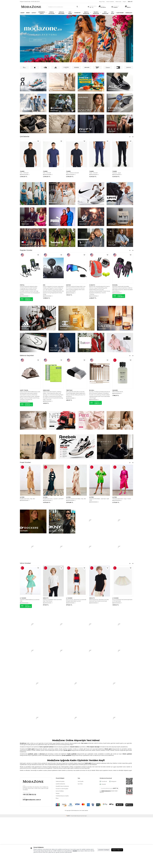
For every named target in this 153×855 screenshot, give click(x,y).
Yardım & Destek (110, 1)
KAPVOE (68, 285)
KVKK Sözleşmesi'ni (106, 754)
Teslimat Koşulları (60, 745)
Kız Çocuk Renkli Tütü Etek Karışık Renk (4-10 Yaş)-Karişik (122, 589)
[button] (129, 136)
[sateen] (91, 342)
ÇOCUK (34, 12)
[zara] (120, 633)
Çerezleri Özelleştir (103, 850)
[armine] (120, 612)
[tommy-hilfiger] (33, 237)
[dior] (38, 686)
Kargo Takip (102, 1)
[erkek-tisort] (91, 420)
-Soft (68, 779)
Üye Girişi (80, 747)
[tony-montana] (62, 342)
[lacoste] (62, 540)
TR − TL (91, 7)
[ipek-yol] (91, 612)
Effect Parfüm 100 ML (117, 391)
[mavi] (120, 519)
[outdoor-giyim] (62, 103)
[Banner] (24, 67)
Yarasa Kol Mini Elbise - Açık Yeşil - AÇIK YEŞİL (99, 499)
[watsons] (62, 420)
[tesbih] (33, 342)
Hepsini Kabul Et (117, 850)
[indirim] (76, 38)
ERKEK (28, 12)
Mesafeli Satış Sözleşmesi (62, 750)
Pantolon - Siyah (116, 172)
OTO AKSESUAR (105, 12)
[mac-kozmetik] (115, 686)
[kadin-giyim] (62, 82)
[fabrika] (33, 216)
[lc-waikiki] (62, 633)
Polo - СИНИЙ (47, 172)
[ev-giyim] (91, 633)
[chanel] (76, 318)
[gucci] (120, 540)
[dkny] (62, 519)
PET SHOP (112, 12)
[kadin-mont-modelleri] (91, 82)
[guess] (91, 519)
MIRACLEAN (46, 390)
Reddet (75, 851)
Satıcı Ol (130, 1)
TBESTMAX (69, 390)
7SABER (22, 171)
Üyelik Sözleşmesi (60, 747)
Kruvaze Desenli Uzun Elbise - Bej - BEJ (76, 498)
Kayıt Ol (115, 752)
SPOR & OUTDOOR (51, 12)
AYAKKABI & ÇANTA (41, 12)
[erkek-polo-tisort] (33, 124)
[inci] (62, 193)
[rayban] (62, 612)
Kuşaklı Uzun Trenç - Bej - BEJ (27, 498)
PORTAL (22, 285)
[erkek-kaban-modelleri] (91, 124)
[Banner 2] (76, 446)
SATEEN (22, 497)
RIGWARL (115, 285)
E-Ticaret (72, 779)
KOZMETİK (77, 12)
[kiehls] (38, 659)
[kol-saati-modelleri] (120, 103)
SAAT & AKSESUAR (86, 12)
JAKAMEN (115, 390)
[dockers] (33, 519)
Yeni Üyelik (80, 745)
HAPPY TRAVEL (24, 390)
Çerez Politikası (60, 754)
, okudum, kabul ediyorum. (108, 755)
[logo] (31, 6)
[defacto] (33, 633)
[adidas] (38, 318)
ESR (44, 285)
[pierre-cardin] (91, 540)
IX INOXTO (92, 285)
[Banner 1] (38, 446)
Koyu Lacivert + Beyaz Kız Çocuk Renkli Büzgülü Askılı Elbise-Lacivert (76, 589)
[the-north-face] (76, 686)
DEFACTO (45, 587)
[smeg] (120, 216)
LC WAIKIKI (23, 587)
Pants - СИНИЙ (93, 172)
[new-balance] (33, 540)
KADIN (22, 12)
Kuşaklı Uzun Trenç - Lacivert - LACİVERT (53, 498)
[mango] (120, 420)
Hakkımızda (118, 1)
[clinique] (115, 659)
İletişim (124, 1)
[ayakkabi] (120, 342)
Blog (57, 762)
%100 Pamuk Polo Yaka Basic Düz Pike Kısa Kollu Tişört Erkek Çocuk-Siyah (99, 589)
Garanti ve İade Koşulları (62, 752)
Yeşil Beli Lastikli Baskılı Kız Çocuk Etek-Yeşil (30, 589)
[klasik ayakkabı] (120, 82)
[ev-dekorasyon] (33, 420)
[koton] (91, 193)
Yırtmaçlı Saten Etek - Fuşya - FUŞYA (121, 498)
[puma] (62, 216)
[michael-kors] (91, 216)
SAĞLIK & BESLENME (61, 12)
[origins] (76, 659)
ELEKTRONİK (120, 12)
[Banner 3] (115, 446)
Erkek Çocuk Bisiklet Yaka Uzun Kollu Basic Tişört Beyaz (52, 589)
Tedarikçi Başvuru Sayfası (62, 759)
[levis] (120, 193)
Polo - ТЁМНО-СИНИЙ (72, 172)
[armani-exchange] (33, 612)
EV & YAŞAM (70, 12)
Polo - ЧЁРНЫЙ (24, 172)
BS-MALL (91, 390)
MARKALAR (129, 12)
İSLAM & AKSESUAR (96, 12)
